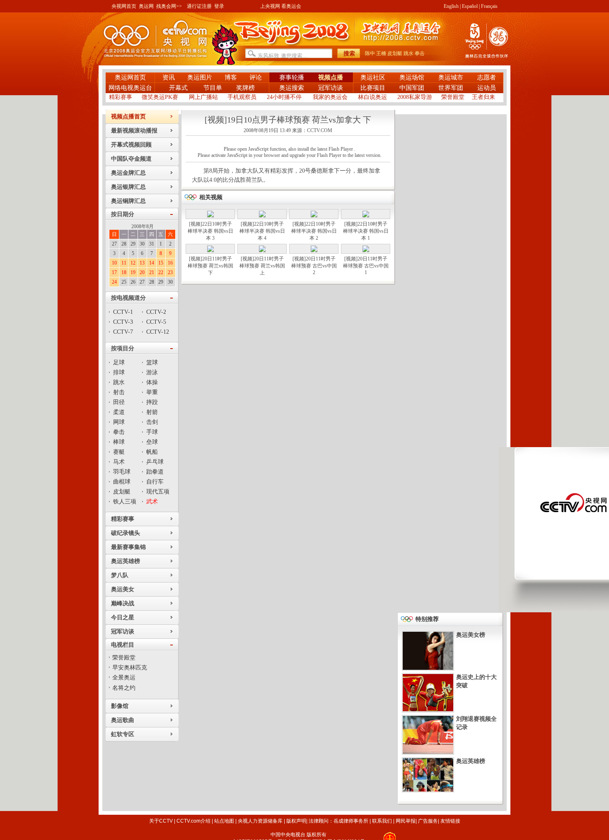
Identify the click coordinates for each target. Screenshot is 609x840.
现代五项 (157, 492)
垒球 (152, 442)
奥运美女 (122, 589)
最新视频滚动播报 (134, 131)
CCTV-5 (156, 322)
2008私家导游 (414, 97)
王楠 (381, 53)
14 (151, 263)
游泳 (152, 372)
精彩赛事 (120, 97)
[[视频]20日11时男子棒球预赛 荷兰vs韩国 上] (262, 250)
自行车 (155, 482)
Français (489, 6)
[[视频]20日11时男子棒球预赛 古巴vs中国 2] (314, 250)
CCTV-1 (123, 312)
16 (170, 263)
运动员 (486, 87)
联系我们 (382, 821)
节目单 (212, 87)
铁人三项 (124, 501)
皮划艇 (394, 53)
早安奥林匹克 (129, 667)
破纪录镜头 (125, 533)
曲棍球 (121, 482)
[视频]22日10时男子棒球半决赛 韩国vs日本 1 (366, 231)
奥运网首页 (130, 77)
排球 (119, 372)
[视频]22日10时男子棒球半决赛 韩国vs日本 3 (210, 231)
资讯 (168, 77)
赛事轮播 (291, 77)
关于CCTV (161, 821)
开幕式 (179, 87)
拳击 (420, 53)
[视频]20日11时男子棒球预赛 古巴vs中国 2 (314, 265)
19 (132, 272)
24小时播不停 (284, 97)
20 (142, 272)
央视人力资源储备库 (260, 821)
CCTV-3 (123, 322)
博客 (231, 77)
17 (114, 272)
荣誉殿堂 (452, 97)
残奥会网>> (169, 6)
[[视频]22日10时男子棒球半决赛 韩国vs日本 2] (314, 216)
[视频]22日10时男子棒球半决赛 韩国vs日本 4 (262, 231)
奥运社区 (372, 77)
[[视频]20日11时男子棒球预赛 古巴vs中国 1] (365, 250)
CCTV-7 (123, 332)
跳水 (408, 53)
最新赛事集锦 (128, 547)
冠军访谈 (330, 87)
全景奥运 (123, 677)
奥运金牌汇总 (128, 173)
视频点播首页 (128, 116)
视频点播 (330, 77)
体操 (152, 382)
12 (132, 263)
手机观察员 (241, 97)
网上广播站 (203, 97)
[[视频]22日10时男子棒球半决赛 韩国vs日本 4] (262, 216)
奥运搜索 (291, 87)
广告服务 (428, 821)
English (451, 6)
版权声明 (296, 821)
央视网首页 (123, 6)
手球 (152, 432)
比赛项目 (372, 87)
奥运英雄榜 (125, 561)
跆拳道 (155, 472)
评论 (255, 77)
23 (170, 272)
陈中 (370, 53)
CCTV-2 (156, 312)
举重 (152, 392)
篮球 (152, 362)
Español (470, 6)
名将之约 (123, 688)
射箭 (152, 412)
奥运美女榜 (470, 635)
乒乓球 (155, 462)
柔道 (119, 412)
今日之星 (122, 617)
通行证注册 (199, 6)
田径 (119, 402)
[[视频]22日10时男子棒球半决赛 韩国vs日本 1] (365, 216)
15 (160, 263)
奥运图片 (199, 77)
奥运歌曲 (122, 720)
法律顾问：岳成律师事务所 (338, 821)
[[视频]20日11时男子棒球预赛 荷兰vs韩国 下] (210, 250)
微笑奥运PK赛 (160, 97)
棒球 (119, 442)
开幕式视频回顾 (131, 145)
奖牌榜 (245, 87)
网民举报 (406, 821)
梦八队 (119, 575)
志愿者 (486, 77)
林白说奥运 (372, 97)
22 (160, 272)
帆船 (152, 452)
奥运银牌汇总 (128, 187)
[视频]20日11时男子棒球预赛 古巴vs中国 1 (366, 265)
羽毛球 (121, 472)
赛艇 (119, 452)
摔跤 (152, 402)
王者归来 (483, 97)
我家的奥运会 (330, 97)
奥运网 (146, 6)
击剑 (152, 422)
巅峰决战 (122, 603)
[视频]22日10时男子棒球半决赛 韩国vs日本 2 (314, 231)
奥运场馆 (411, 77)
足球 (119, 362)
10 (114, 263)
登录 (219, 6)
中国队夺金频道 (131, 159)
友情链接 (450, 821)
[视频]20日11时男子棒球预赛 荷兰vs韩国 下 (210, 266)
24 (114, 282)
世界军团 (450, 87)
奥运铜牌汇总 (128, 201)
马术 (119, 462)
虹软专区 (122, 734)
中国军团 (411, 87)
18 (123, 272)
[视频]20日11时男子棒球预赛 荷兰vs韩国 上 (262, 266)
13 (142, 263)
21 (151, 272)
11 (123, 263)
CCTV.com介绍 (193, 821)
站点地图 (224, 821)
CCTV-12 (157, 332)
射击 (119, 392)
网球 (119, 422)
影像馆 (119, 706)
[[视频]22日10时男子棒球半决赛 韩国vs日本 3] (210, 216)
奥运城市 (450, 77)
